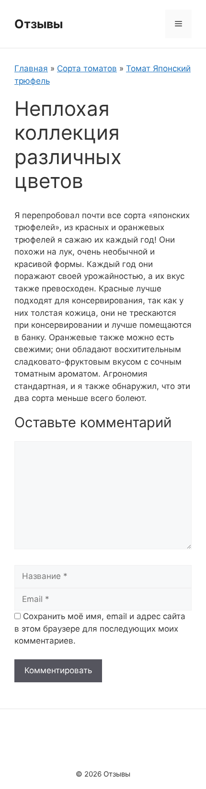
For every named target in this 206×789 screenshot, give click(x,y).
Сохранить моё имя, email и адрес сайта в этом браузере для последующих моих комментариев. (99, 628)
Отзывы (38, 24)
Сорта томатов (87, 68)
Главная (31, 68)
